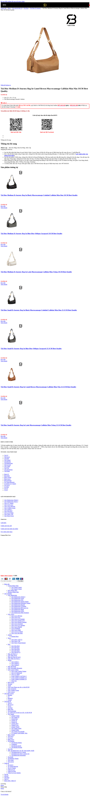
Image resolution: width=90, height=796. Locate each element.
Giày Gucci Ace (8, 505)
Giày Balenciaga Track (17, 598)
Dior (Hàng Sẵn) (12, 590)
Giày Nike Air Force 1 (14, 658)
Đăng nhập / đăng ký (10, 780)
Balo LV (6, 474)
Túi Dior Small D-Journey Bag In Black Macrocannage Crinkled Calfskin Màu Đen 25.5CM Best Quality (39, 310)
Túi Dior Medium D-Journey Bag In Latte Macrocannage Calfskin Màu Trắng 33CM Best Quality (36, 272)
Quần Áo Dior (12, 771)
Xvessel (10, 684)
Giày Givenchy (12, 689)
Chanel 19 (14, 720)
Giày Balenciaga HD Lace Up (19, 608)
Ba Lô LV (10, 704)
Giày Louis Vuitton (13, 669)
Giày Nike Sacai (12, 655)
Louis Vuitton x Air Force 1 (19, 676)
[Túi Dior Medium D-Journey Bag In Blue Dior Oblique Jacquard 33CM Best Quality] (12, 230)
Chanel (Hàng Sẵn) (13, 585)
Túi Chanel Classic (16, 587)
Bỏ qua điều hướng (6, 1)
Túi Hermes (7, 461)
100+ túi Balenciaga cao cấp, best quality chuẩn (21, 750)
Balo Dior (7, 476)
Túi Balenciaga (8, 463)
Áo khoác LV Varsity (10, 483)
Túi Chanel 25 (15, 717)
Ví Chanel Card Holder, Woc (19, 733)
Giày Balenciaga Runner (18, 604)
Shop (9, 8)
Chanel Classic (15, 715)
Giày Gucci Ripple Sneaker (19, 622)
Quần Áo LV (11, 769)
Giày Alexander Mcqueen (15, 668)
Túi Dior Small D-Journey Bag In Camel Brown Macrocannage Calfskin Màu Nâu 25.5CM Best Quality (38, 387)
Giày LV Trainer (8, 503)
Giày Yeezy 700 (15, 641)
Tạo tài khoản (4, 794)
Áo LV (6, 488)
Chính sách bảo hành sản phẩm (9, 528)
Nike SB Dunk (12, 666)
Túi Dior (26, 8)
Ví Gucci (10, 738)
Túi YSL (6, 468)
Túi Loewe (11, 761)
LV (9, 696)
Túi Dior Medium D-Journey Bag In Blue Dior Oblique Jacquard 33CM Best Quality (31, 233)
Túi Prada (7, 471)
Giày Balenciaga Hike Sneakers (20, 612)
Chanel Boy (14, 719)
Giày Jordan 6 (15, 665)
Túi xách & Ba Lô (17, 8)
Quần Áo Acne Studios (14, 773)
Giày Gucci (11, 614)
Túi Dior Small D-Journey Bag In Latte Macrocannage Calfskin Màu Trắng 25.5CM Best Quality (36, 425)
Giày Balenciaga (12, 595)
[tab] (9, 135)
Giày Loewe (11, 692)
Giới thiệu (3, 523)
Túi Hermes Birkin (16, 742)
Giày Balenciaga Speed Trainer (20, 601)
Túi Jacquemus (8, 469)
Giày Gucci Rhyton (9, 506)
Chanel (10, 700)
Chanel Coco (15, 725)
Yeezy (9, 638)
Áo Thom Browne (9, 482)
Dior (9, 644)
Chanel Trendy (15, 727)
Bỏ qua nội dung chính (18, 1)
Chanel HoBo (15, 730)
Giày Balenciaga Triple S (11, 500)
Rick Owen (11, 682)
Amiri (9, 685)
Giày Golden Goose (9, 508)
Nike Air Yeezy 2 (12, 654)
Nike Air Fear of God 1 (14, 657)
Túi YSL (10, 749)
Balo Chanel (7, 477)
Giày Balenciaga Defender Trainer (20, 603)
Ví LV (6, 490)
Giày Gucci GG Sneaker (18, 625)
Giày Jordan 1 (8, 509)
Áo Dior (6, 487)
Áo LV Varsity (12, 768)
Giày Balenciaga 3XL (17, 600)
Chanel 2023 (14, 723)
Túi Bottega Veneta (13, 758)
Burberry (10, 698)
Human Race (15, 636)
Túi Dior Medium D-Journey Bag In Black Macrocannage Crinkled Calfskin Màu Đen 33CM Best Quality (39, 195)
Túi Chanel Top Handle (17, 731)
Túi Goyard (7, 465)
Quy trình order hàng (6, 531)
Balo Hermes (8, 480)
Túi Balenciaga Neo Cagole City (20, 754)
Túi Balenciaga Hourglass (18, 755)
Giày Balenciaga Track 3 (11, 501)
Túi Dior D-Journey (35, 8)
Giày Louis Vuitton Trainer (18, 671)
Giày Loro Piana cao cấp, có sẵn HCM (18, 687)
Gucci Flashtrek (15, 628)
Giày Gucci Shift (16, 630)
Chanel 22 (14, 722)
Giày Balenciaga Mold (17, 609)
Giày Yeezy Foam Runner (18, 643)
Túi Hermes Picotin (16, 747)
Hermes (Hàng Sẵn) (13, 592)
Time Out (14, 681)
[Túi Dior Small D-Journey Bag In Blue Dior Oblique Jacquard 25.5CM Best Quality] (12, 345)
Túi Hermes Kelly (16, 746)
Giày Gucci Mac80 (16, 627)
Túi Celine (7, 466)
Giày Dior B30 (15, 649)
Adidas (10, 635)
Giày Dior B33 (15, 650)
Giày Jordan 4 (15, 663)
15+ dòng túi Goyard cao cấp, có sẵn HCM (20, 712)
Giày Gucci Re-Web (17, 633)
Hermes (10, 695)
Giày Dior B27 (8, 511)
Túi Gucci (7, 457)
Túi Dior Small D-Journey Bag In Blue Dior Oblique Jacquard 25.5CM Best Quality (31, 348)
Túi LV (6, 455)
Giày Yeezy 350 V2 (16, 639)
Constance (14, 744)
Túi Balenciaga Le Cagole (18, 752)
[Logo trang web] (45, 8)
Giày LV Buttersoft (16, 673)
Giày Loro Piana (8, 512)
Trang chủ (3, 8)
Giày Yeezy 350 (8, 514)
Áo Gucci (7, 485)
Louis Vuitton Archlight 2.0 (19, 679)
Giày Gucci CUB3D (17, 631)
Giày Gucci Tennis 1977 (18, 620)
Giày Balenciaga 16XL (17, 611)
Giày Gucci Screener (17, 624)
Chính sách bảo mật (6, 525)
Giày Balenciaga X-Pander (18, 606)
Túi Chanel (7, 460)
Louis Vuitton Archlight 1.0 (19, 677)
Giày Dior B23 (15, 646)
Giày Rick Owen (9, 516)
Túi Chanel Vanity (16, 728)
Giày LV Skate (15, 674)
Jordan (9, 660)
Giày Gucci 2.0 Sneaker (18, 619)
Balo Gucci (7, 479)
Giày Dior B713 (15, 652)
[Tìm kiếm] (8, 5)
